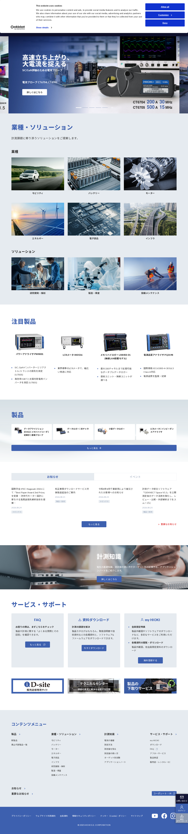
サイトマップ (137, 816)
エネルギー (56, 753)
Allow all (165, 7)
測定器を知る (110, 749)
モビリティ (56, 740)
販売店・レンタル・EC (160, 762)
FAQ (152, 749)
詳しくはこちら (35, 92)
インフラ (55, 762)
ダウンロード (156, 744)
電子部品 (55, 757)
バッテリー (56, 744)
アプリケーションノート (115, 762)
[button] (78, 107)
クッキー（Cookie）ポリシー (113, 816)
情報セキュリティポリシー (84, 816)
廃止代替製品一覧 (19, 744)
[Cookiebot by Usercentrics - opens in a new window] (18, 28)
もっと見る (94, 524)
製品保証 (154, 757)
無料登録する (150, 660)
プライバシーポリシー (21, 816)
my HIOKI (154, 740)
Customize (163, 15)
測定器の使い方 (111, 753)
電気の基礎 (109, 740)
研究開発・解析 (58, 766)
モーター (55, 749)
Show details (42, 27)
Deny (165, 23)
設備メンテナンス (59, 775)
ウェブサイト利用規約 (45, 816)
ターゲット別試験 (112, 757)
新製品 (14, 740)
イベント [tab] (135, 476)
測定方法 (108, 744)
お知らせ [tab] (52, 476)
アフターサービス (158, 753)
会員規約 (64, 816)
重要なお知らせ (169, 524)
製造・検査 (56, 770)
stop (111, 107)
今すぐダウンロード (94, 648)
